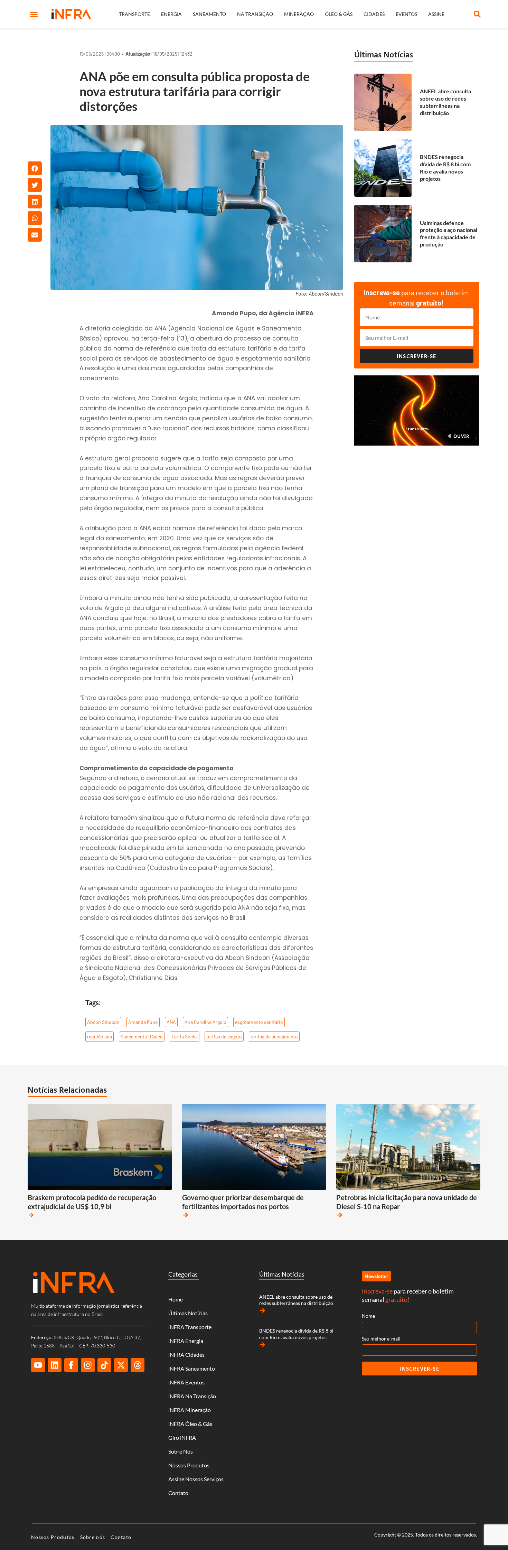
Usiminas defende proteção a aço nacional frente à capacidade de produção (448, 234)
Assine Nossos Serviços (196, 1479)
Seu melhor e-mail (381, 1339)
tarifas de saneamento (274, 1036)
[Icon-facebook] (71, 1365)
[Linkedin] (55, 1365)
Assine (436, 14)
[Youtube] (38, 1365)
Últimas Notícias (383, 54)
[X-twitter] (121, 1365)
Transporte (134, 14)
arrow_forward (31, 1215)
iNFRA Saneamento (191, 1368)
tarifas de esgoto (224, 1036)
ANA (171, 1022)
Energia (171, 14)
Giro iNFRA (182, 1437)
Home (175, 1299)
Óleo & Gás (338, 14)
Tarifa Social (184, 1036)
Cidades (374, 14)
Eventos (406, 14)
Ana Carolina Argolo (205, 1022)
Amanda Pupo (143, 1022)
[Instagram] (88, 1365)
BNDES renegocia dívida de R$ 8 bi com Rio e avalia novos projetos (445, 167)
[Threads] (137, 1365)
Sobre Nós (180, 1451)
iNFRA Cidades (186, 1354)
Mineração (299, 14)
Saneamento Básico (142, 1036)
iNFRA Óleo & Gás (190, 1423)
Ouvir (461, 436)
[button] (34, 14)
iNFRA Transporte (189, 1327)
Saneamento (209, 14)
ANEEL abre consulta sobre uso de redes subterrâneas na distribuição (445, 102)
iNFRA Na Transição (192, 1396)
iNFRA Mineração (189, 1410)
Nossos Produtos (188, 1465)
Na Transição (255, 14)
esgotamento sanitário (259, 1022)
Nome (368, 1316)
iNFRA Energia (185, 1340)
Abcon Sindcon (103, 1022)
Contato (178, 1493)
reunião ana (99, 1036)
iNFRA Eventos (186, 1382)
